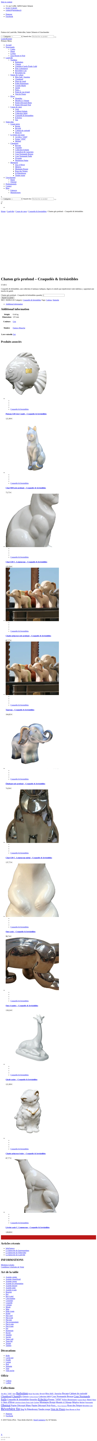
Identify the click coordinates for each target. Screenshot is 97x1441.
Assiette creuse (11, 1281)
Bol (7, 1294)
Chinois (18, 64)
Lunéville (9, 58)
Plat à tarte (9, 1326)
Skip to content (6, 2)
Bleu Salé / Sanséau (22, 77)
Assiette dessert (11, 1286)
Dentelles (18, 98)
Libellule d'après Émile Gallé (24, 1402)
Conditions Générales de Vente (12, 1267)
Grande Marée (20, 86)
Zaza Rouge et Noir (17, 56)
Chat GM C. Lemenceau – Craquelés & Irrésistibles (26, 562)
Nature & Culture (16, 75)
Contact (8, 186)
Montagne (14, 163)
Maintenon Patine (21, 160)
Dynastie (18, 158)
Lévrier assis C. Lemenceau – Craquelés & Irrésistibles (28, 1227)
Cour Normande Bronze (24, 154)
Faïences (13, 190)
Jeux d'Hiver (9, 1402)
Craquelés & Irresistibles (24, 116)
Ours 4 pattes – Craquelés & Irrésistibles (22, 1006)
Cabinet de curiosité (22, 130)
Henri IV (18, 133)
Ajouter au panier (7, 298)
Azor (17, 109)
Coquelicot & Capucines (24, 152)
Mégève (18, 167)
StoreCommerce (39, 1420)
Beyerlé (18, 128)
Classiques (14, 143)
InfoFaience (10, 1248)
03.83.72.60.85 (11, 8)
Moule (8, 1307)
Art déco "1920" (6, 1394)
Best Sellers (36, 1394)
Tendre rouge (20, 175)
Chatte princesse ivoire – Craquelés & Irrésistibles (26, 1154)
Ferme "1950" (55, 1399)
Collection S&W (21, 113)
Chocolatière (10, 1298)
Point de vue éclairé (22, 92)
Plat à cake (10, 1324)
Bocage (18, 145)
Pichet (8, 1313)
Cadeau (49, 300)
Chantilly (18, 148)
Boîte (8, 1356)
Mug (7, 1309)
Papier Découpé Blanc (23, 103)
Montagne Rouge (21, 169)
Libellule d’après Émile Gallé (26, 66)
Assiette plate (11, 1288)
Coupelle (9, 1303)
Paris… (18, 90)
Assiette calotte (11, 1277)
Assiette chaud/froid (13, 1279)
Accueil (8, 45)
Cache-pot (9, 1358)
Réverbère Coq (20, 71)
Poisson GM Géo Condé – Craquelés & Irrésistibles (26, 414)
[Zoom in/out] (9, 1437)
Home (3, 211)
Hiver (12, 96)
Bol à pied (9, 1296)
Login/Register (6, 39)
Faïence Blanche (19, 328)
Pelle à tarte (10, 1311)
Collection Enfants (22, 150)
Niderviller (10, 122)
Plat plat (9, 1320)
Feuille (8, 1360)
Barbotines (19, 62)
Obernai (13, 182)
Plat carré (9, 1316)
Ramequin (9, 1331)
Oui (14, 334)
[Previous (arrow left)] (2, 1439)
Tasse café (9, 1339)
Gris (14, 322)
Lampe (8, 1362)
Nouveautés (10, 47)
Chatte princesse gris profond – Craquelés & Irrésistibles (28, 636)
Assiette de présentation (14, 1284)
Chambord (19, 79)
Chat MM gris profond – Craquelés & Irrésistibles (26, 488)
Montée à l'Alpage (64, 1402)
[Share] (4, 1437)
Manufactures (15, 193)
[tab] (51, 304)
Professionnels (11, 184)
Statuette (56, 300)
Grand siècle (15, 124)
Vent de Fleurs (20, 94)
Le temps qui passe (17, 135)
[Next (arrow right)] (4, 1439)
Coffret (8, 1383)
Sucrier (8, 1337)
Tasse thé (9, 1341)
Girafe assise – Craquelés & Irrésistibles (21, 1080)
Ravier (8, 1333)
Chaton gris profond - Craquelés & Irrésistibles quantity (21, 295)
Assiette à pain (11, 1290)
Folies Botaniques (22, 83)
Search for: (27, 36)
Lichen (13, 54)
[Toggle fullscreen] (7, 1437)
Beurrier (9, 1292)
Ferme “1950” (20, 139)
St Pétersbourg (20, 173)
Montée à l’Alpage (22, 101)
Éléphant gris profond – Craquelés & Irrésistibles (25, 784)
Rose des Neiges (21, 171)
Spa (16, 120)
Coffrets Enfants (21, 111)
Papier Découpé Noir (23, 105)
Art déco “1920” (21, 137)
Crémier (9, 1305)
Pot (7, 1328)
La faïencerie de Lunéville (15, 1255)
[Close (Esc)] (2, 1437)
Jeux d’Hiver (20, 165)
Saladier (9, 1335)
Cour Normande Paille (23, 156)
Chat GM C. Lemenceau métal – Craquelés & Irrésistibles (29, 858)
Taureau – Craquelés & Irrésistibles (20, 710)
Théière (8, 1346)
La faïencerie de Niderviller (16, 1253)
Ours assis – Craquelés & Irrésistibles (20, 932)
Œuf (7, 1364)
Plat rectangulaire (12, 1322)
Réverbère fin (20, 73)
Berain (17, 126)
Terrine (8, 1343)
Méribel (18, 141)
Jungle (17, 88)
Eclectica (18, 118)
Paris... (54, 1405)
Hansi (12, 51)
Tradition (13, 60)
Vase (7, 1368)
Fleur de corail (20, 81)
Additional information (14, 304)
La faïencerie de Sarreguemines (17, 1250)
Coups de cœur (16, 107)
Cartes (12, 49)
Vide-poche (10, 1371)
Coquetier (9, 1301)
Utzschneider (10, 178)
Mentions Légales (7, 1265)
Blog (7, 188)
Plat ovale (9, 1318)
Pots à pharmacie (21, 68)
